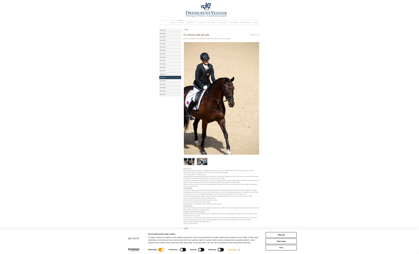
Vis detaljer (232, 250)
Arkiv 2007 (163, 94)
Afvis (281, 248)
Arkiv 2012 (163, 77)
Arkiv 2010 (163, 84)
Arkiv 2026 (163, 30)
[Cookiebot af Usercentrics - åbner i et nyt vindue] (133, 249)
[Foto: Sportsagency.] (202, 161)
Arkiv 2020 (163, 50)
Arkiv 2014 (163, 70)
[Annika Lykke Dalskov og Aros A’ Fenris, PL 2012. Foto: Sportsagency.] (189, 161)
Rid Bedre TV (190, 22)
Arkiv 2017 (163, 60)
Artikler (181, 22)
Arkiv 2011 (162, 81)
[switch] (183, 249)
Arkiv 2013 (163, 74)
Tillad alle (281, 235)
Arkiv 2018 (163, 57)
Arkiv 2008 (163, 91)
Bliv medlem (211, 22)
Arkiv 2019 (163, 53)
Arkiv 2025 (163, 33)
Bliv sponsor (201, 22)
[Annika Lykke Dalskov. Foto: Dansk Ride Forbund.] (221, 98)
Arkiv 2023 (163, 40)
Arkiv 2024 (163, 37)
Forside (173, 22)
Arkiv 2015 (163, 67)
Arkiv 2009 (163, 87)
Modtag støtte (223, 22)
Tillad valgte (281, 241)
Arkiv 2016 (163, 64)
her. (256, 190)
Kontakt (256, 22)
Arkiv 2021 (163, 47)
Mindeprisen (234, 22)
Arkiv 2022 (163, 43)
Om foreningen (245, 22)
